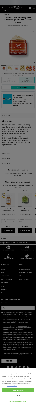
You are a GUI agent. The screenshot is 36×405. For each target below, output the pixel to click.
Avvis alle (18, 396)
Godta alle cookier (18, 390)
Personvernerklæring (12, 386)
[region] (18, 386)
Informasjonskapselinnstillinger (18, 401)
